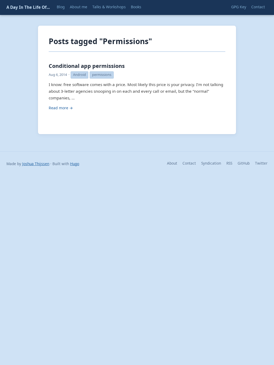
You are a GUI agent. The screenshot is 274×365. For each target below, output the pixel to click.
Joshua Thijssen (35, 163)
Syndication (211, 163)
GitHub (244, 163)
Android (79, 74)
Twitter (261, 163)
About (172, 163)
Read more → (61, 107)
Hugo (74, 163)
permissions (101, 74)
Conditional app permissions (87, 65)
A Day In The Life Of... (28, 7)
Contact (189, 163)
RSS (229, 163)
